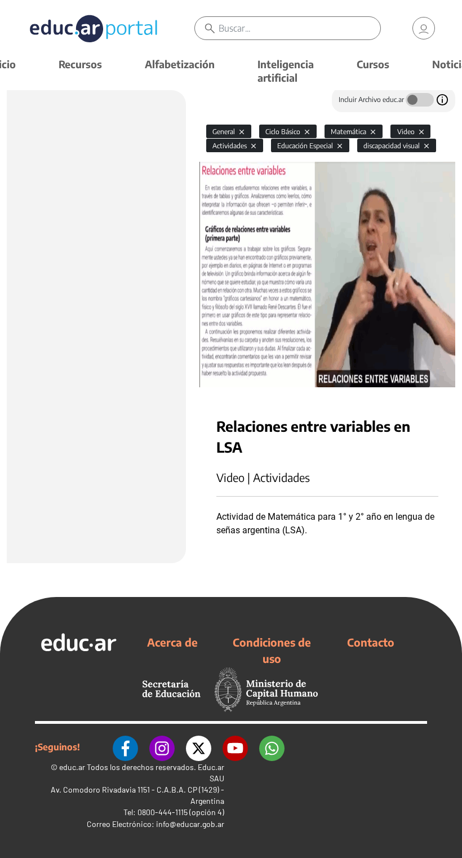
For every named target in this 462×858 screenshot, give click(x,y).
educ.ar (72, 767)
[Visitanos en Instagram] (162, 747)
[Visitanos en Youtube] (235, 747)
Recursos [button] (80, 64)
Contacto (370, 642)
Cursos (373, 64)
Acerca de (172, 642)
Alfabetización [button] (180, 64)
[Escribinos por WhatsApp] (272, 747)
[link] (423, 28)
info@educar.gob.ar (190, 824)
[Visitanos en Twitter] (198, 747)
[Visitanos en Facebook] (125, 747)
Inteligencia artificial (285, 71)
